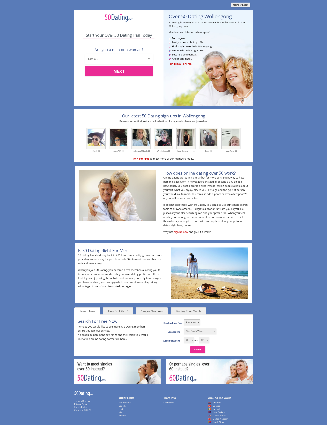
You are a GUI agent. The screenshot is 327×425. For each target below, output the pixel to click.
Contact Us (169, 402)
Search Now (87, 311)
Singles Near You (152, 311)
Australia (217, 402)
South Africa (218, 422)
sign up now (181, 231)
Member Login (240, 5)
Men (121, 412)
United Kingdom (220, 418)
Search (197, 349)
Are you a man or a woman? (119, 49)
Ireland (216, 409)
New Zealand (219, 412)
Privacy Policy (80, 403)
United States (219, 415)
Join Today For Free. (180, 63)
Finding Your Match (188, 311)
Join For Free (125, 402)
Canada (216, 405)
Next (118, 71)
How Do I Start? (118, 311)
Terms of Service (82, 400)
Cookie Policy (80, 407)
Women (122, 415)
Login (121, 409)
